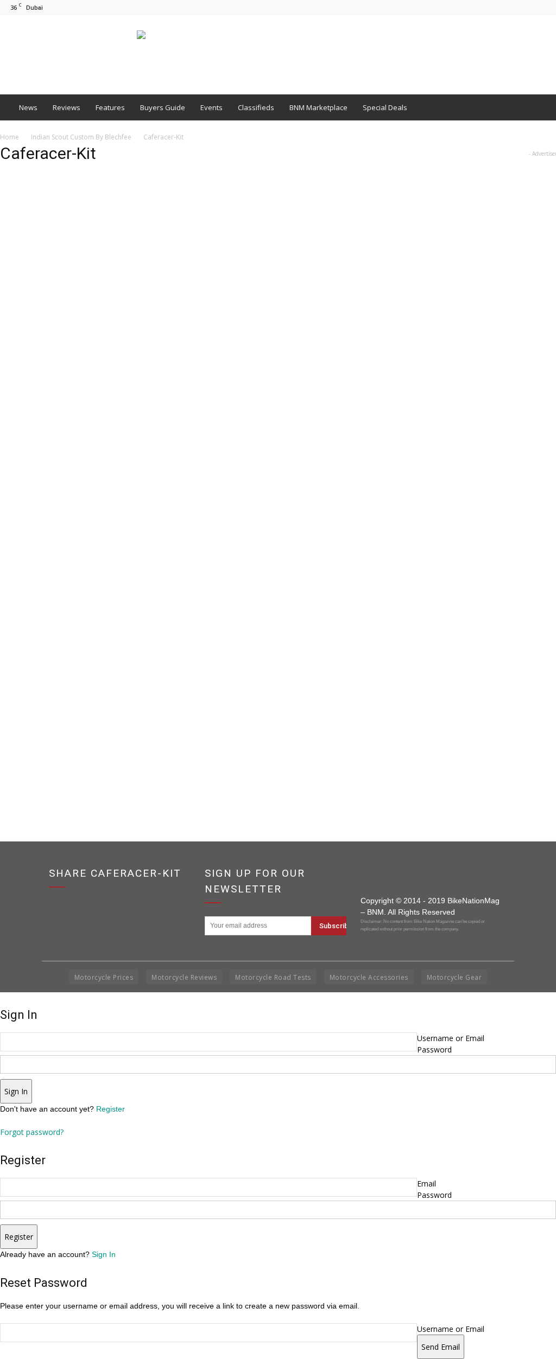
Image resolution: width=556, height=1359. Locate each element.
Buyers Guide (162, 107)
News (28, 107)
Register (110, 1109)
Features (110, 107)
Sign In (104, 1254)
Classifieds (256, 107)
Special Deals (385, 107)
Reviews (66, 107)
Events (211, 107)
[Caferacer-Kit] (213, 740)
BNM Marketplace (318, 107)
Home (9, 137)
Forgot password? (32, 1132)
